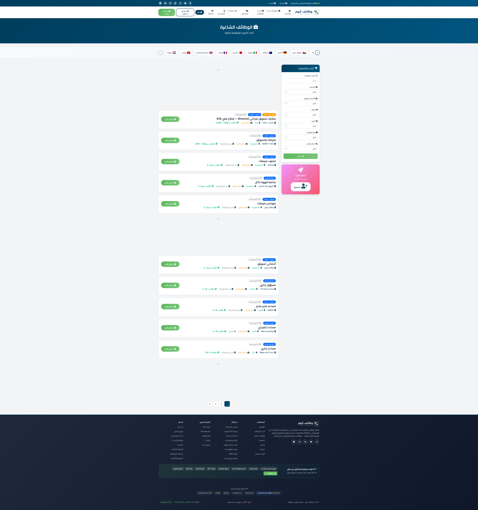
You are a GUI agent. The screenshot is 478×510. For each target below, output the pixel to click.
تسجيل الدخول (184, 12)
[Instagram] (170, 3)
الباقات (262, 449)
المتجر (263, 444)
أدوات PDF (211, 468)
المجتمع (245, 13)
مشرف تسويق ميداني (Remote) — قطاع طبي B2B (246, 118)
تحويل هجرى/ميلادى (268, 468)
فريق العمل (178, 431)
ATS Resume (205, 431)
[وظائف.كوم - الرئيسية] (307, 12)
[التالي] (160, 52)
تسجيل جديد (166, 12)
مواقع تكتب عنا (177, 440)
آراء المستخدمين (177, 436)
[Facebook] (190, 3)
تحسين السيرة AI (232, 427)
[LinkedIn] (165, 3)
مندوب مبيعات (267, 161)
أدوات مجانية (260, 453)
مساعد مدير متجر (266, 306)
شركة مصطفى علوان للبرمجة (184, 502)
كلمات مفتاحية (310, 75)
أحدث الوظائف (260, 12)
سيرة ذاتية (206, 427)
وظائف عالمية (259, 436)
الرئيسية (288, 13)
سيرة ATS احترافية (231, 431)
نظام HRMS (233, 453)
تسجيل (297, 187)
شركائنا (210, 13)
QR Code (189, 468)
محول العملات (223, 468)
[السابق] (317, 52)
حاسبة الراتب (253, 468)
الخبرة (314, 121)
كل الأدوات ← (270, 473)
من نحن (180, 427)
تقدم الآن (169, 119)
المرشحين (221, 13)
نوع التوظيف (311, 132)
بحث (299, 156)
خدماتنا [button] (232, 11)
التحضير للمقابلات (231, 440)
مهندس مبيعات (266, 203)
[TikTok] (175, 3)
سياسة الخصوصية (176, 453)
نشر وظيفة (206, 436)
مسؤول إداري (268, 285)
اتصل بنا (180, 444)
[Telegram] (160, 3)
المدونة (262, 440)
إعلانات (207, 440)
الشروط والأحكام (177, 458)
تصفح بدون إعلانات (231, 458)
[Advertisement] (218, 88)
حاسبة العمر (200, 468)
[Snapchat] (180, 3)
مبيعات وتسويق (266, 139)
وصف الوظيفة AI (231, 449)
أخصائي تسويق (266, 263)
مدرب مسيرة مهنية (231, 444)
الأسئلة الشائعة (177, 449)
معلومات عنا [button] (272, 11)
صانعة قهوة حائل (265, 182)
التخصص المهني (309, 98)
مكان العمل (310, 144)
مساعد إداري (268, 348)
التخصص (312, 87)
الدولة (314, 110)
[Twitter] (185, 3)
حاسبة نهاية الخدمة (239, 468)
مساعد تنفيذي (267, 327)
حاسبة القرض (178, 468)
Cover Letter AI (232, 436)
